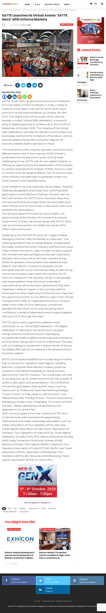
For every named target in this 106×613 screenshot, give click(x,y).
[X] (9, 97)
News (27, 4)
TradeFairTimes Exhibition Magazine (31, 606)
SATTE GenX (52, 508)
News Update (67, 24)
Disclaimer (81, 606)
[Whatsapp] (24, 97)
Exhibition (23, 508)
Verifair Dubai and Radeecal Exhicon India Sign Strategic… (90, 77)
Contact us (51, 606)
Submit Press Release (67, 606)
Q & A (37, 4)
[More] (29, 97)
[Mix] (19, 97)
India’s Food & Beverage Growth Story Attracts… (96, 61)
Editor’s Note (52, 4)
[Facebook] (4, 97)
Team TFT (12, 606)
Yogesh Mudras (24, 511)
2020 (9, 508)
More (67, 4)
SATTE (44, 508)
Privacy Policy (93, 606)
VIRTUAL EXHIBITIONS (10, 511)
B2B (15, 508)
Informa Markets (34, 508)
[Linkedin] (14, 97)
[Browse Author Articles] (3, 25)
